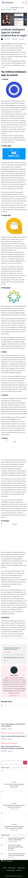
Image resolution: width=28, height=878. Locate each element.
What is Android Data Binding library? (13, 736)
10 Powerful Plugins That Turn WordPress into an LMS (12, 648)
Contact (19, 870)
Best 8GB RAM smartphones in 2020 (13, 657)
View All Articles (13, 695)
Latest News (14, 824)
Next (5, 660)
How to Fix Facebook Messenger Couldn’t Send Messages (15, 846)
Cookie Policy (21, 868)
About (5, 868)
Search (25, 762)
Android (10, 729)
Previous (8, 652)
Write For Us (12, 868)
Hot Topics (14, 782)
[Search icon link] (23, 2)
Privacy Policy (11, 870)
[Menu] (26, 3)
